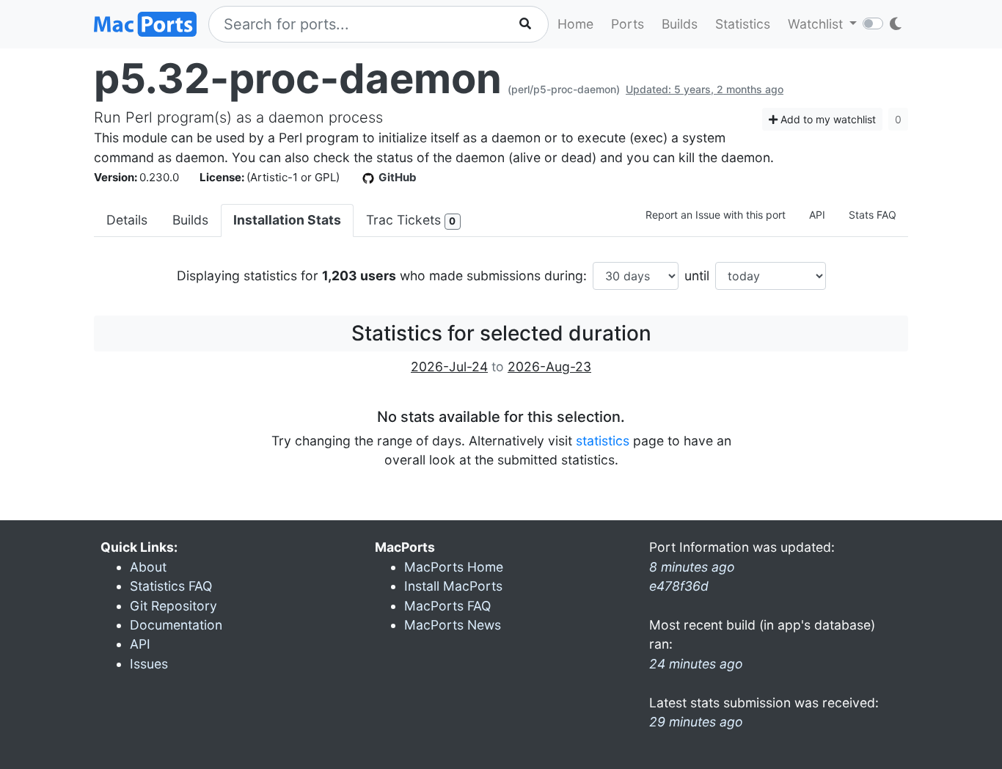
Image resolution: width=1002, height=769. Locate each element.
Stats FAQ (872, 214)
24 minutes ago (696, 663)
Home (575, 24)
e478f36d (679, 586)
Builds (680, 24)
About (148, 567)
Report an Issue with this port (716, 214)
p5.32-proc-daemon (298, 78)
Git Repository (173, 605)
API (817, 214)
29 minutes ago (696, 721)
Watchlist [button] (817, 24)
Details (126, 219)
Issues (149, 663)
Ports (627, 24)
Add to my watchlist (827, 119)
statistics (602, 440)
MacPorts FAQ (447, 605)
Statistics (742, 24)
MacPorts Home (453, 567)
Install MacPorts (453, 586)
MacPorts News (452, 625)
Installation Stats (287, 219)
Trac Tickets (411, 219)
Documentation (176, 625)
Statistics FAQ (171, 586)
